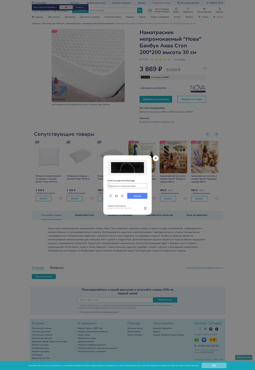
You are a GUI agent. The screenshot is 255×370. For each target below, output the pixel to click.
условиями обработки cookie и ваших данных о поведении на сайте (94, 365)
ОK (214, 365)
